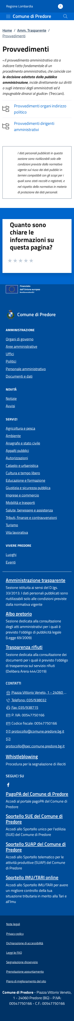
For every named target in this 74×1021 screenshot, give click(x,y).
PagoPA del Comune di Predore (37, 793)
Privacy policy (15, 933)
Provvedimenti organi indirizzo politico (40, 109)
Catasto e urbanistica (22, 465)
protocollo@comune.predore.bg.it (37, 731)
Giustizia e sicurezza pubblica (28, 488)
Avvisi (10, 406)
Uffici (10, 354)
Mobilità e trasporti (20, 502)
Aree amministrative (21, 346)
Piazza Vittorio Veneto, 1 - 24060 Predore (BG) (39, 692)
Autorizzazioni (17, 458)
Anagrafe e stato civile (23, 443)
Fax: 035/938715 (24, 707)
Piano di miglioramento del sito (26, 981)
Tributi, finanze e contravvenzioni (31, 517)
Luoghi (11, 554)
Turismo (12, 525)
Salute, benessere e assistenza (29, 510)
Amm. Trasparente (31, 30)
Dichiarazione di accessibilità (24, 943)
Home (7, 30)
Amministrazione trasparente (35, 580)
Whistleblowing (22, 756)
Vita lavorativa (17, 532)
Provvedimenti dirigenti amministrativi (34, 126)
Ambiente (13, 436)
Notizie (11, 398)
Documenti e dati (19, 376)
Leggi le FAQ (14, 952)
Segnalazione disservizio (22, 962)
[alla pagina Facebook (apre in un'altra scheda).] (8, 784)
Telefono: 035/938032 (28, 700)
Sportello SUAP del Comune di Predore (36, 846)
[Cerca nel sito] (65, 16)
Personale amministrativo (26, 369)
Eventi (11, 562)
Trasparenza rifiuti (24, 647)
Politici (11, 361)
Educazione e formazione (25, 480)
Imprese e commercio (22, 495)
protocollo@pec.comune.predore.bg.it (35, 746)
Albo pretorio (19, 613)
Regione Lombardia (19, 6)
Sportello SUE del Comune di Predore (34, 818)
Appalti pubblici (17, 450)
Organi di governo (20, 339)
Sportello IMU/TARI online (32, 877)
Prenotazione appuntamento (25, 971)
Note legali (13, 924)
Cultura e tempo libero (23, 473)
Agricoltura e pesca (20, 428)
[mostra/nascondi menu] (8, 16)
